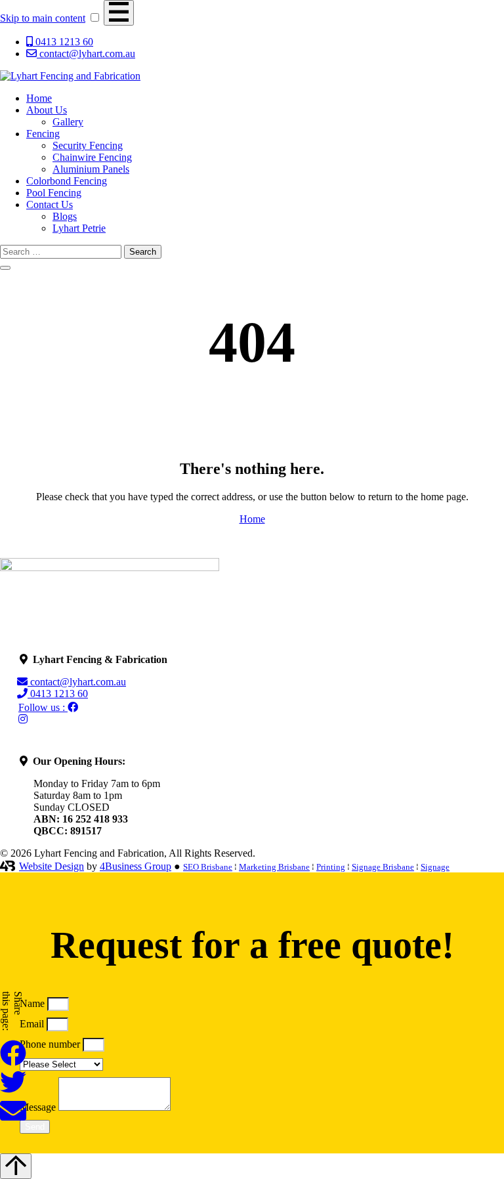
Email (33, 1023)
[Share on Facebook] (13, 1062)
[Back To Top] (16, 1166)
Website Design (51, 866)
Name (33, 1003)
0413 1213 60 (60, 693)
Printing (330, 867)
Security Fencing (87, 145)
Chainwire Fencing (92, 157)
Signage (435, 867)
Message (39, 1107)
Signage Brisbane (383, 867)
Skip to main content (42, 18)
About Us (46, 110)
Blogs (64, 216)
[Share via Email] (13, 1120)
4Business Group (135, 866)
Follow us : (43, 707)
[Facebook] (23, 719)
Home (39, 98)
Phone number (51, 1044)
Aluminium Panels (90, 169)
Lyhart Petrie (79, 228)
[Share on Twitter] (13, 1091)
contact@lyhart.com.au (79, 681)
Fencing (43, 133)
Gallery (67, 121)
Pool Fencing (53, 192)
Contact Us (49, 204)
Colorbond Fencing (66, 180)
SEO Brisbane (207, 867)
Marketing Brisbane (274, 867)
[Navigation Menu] (119, 13)
